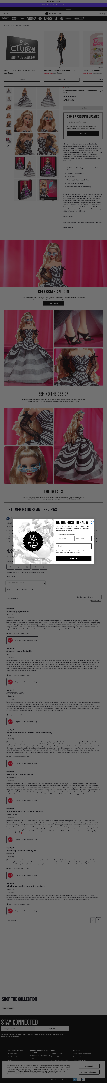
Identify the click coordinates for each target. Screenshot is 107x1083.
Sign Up (74, 558)
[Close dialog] (91, 522)
